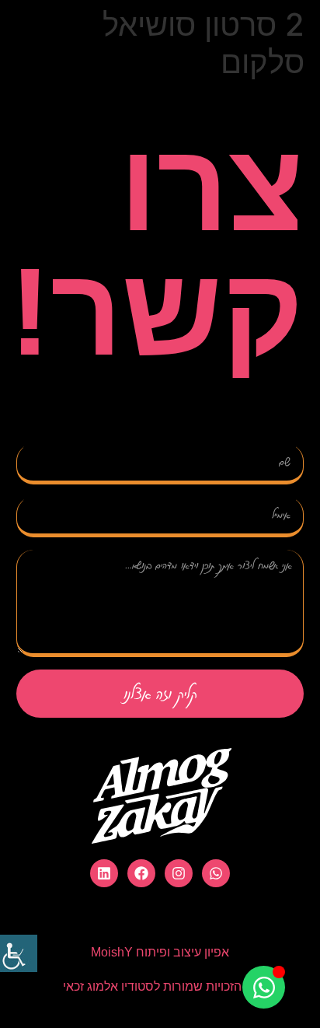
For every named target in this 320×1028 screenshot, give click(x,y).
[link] (18, 953)
